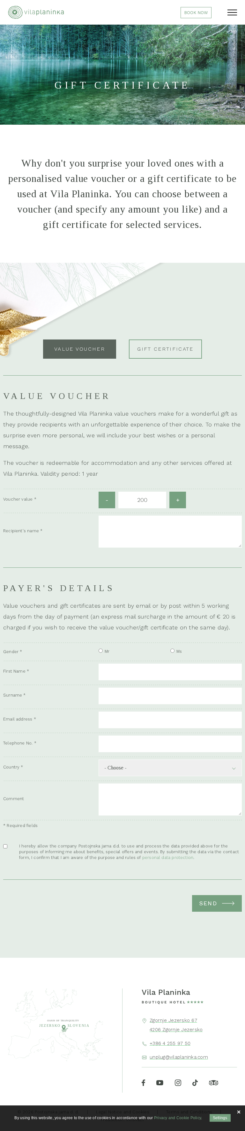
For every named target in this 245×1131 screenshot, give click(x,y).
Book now (196, 12)
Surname (12, 695)
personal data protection (167, 857)
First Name (14, 671)
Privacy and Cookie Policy (177, 1118)
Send (208, 903)
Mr (107, 651)
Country (11, 767)
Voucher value (18, 499)
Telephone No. (18, 743)
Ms (179, 651)
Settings (220, 1118)
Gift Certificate (165, 349)
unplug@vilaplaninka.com (179, 1057)
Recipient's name (21, 530)
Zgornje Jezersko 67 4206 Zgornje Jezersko (176, 1025)
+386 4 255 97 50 (170, 1043)
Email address (17, 719)
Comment (13, 798)
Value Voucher (79, 349)
